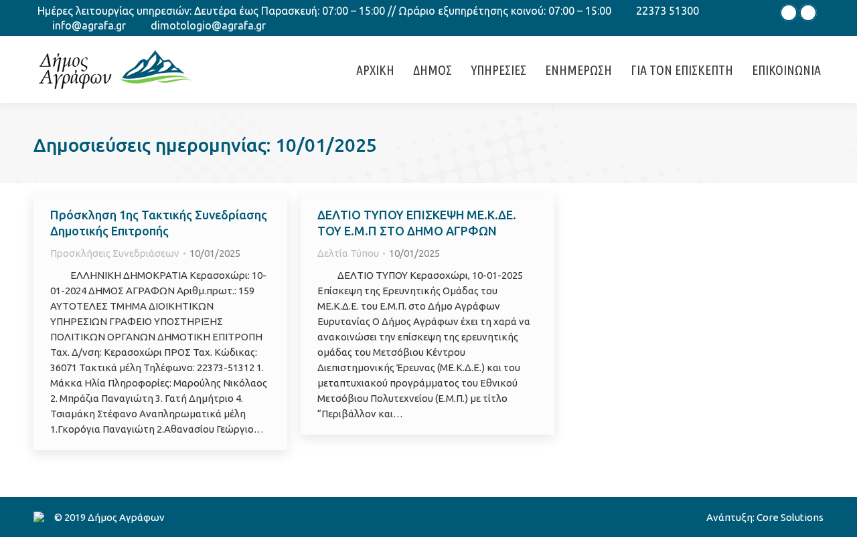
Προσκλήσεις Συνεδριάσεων (114, 253)
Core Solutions (790, 517)
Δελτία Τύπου (348, 253)
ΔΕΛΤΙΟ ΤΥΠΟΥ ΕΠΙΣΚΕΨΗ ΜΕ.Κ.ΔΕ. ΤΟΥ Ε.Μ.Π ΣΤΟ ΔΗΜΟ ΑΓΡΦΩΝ (416, 222)
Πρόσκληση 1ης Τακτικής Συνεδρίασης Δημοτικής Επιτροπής (158, 222)
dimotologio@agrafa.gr (208, 25)
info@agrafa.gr (89, 25)
